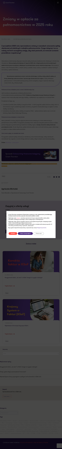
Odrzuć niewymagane (25, 233)
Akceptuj (13, 233)
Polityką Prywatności (41, 227)
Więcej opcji (39, 233)
